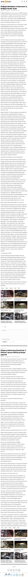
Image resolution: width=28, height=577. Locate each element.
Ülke (19, 288)
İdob (6, 527)
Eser (2, 527)
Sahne (14, 527)
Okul (15, 288)
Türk (18, 527)
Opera (10, 527)
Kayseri (11, 288)
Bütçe (2, 288)
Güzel (7, 288)
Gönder (4, 341)
